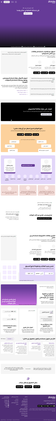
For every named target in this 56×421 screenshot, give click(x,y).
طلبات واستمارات (24, 413)
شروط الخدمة (9, 420)
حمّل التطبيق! (6, 2)
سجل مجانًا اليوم (28, 13)
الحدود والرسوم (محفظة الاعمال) (24, 404)
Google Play (44, 73)
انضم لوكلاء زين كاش (23, 411)
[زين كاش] (51, 2)
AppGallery (36, 73)
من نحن (16, 399)
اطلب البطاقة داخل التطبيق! (27, 165)
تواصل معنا (25, 399)
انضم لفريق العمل (14, 402)
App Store (51, 73)
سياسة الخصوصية (16, 420)
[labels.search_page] (16, 2)
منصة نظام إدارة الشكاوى (24, 415)
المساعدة (16, 401)
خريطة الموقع (3, 420)
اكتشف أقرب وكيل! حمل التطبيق (44, 218)
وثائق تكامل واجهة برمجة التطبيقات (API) (23, 409)
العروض (25, 407)
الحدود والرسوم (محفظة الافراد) (24, 401)
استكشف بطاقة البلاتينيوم (46, 114)
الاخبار (17, 404)
